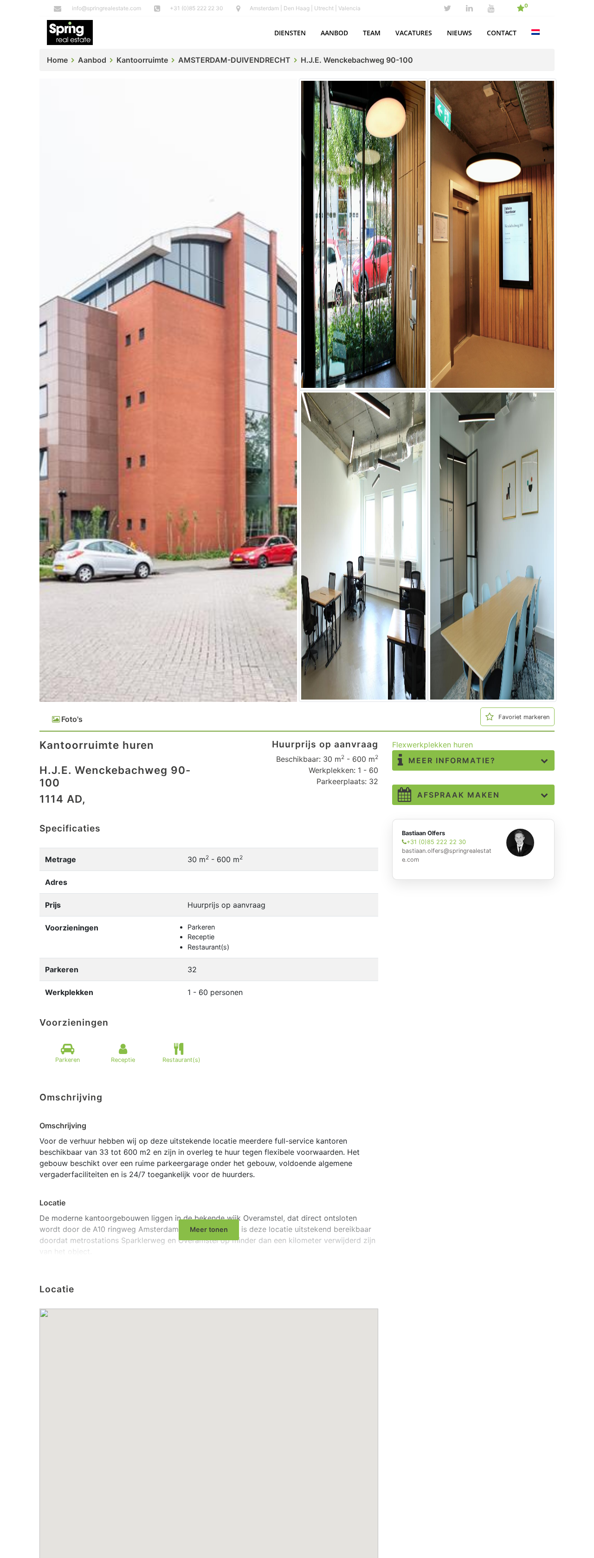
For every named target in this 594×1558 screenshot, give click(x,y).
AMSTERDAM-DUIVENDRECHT (234, 60)
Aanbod (92, 60)
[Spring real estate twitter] (447, 8)
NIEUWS (459, 32)
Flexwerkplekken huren (432, 744)
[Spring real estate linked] (469, 8)
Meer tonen (209, 1229)
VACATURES (413, 32)
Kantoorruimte (142, 60)
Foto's (72, 719)
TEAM (372, 32)
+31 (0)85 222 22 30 (197, 8)
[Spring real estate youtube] (491, 8)
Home (57, 60)
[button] (290, 33)
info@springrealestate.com (106, 8)
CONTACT (502, 32)
